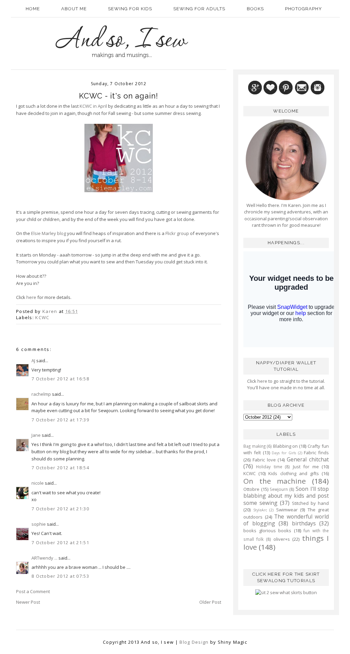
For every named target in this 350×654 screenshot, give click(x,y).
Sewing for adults (199, 8)
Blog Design (193, 642)
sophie (38, 524)
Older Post (210, 602)
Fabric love (264, 460)
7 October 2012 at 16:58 (60, 379)
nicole (37, 483)
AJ (33, 360)
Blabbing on (285, 446)
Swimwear (287, 510)
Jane (36, 435)
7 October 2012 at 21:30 (60, 509)
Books (255, 8)
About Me (74, 8)
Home (33, 8)
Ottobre (251, 489)
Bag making (254, 446)
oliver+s (281, 539)
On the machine (274, 481)
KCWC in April (93, 106)
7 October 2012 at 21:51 (60, 542)
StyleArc (260, 510)
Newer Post (28, 602)
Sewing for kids (130, 8)
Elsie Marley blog (48, 233)
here (31, 297)
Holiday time (269, 466)
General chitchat (308, 459)
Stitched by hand (310, 503)
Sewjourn (279, 489)
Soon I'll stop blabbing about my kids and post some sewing (286, 496)
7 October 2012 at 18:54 (60, 468)
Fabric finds (316, 452)
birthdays (304, 523)
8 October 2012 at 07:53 (60, 576)
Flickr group (177, 233)
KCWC (42, 317)
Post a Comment (33, 591)
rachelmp (41, 394)
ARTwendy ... (44, 558)
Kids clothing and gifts (293, 473)
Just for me (306, 466)
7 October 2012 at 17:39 (60, 420)
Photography (303, 8)
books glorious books (267, 530)
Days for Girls (284, 452)
